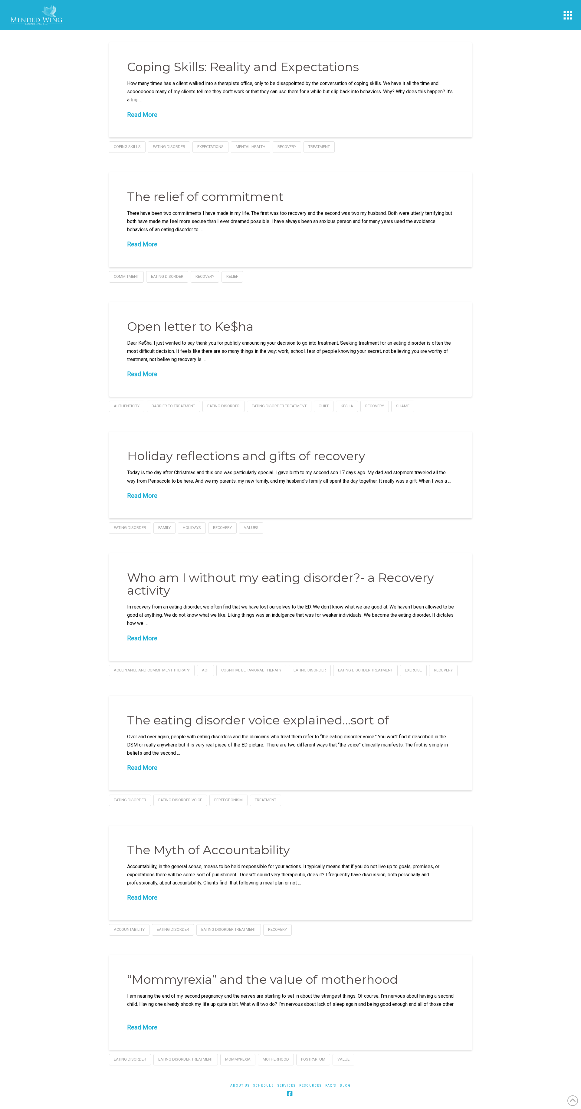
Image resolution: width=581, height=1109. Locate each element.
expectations (210, 146)
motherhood (276, 1059)
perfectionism (228, 800)
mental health (250, 146)
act (205, 670)
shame (402, 406)
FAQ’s (330, 1085)
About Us (240, 1085)
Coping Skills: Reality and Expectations (243, 66)
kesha (347, 406)
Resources (310, 1085)
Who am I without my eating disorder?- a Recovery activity (280, 584)
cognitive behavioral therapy (251, 670)
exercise (413, 670)
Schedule (263, 1085)
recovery (286, 146)
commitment (126, 276)
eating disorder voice (180, 800)
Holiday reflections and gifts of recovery (246, 455)
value (343, 1059)
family (164, 527)
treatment (319, 146)
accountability (129, 929)
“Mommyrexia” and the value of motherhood (262, 979)
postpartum (313, 1059)
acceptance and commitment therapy (152, 670)
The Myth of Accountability (208, 849)
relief (232, 276)
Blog (345, 1085)
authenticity (127, 406)
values (251, 527)
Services (286, 1085)
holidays (192, 527)
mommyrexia (238, 1059)
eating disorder (169, 146)
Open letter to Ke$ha (190, 326)
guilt (324, 406)
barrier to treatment (173, 406)
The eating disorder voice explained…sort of (258, 720)
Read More (142, 114)
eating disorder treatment (279, 406)
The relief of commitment (205, 196)
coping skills (127, 146)
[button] (567, 15)
